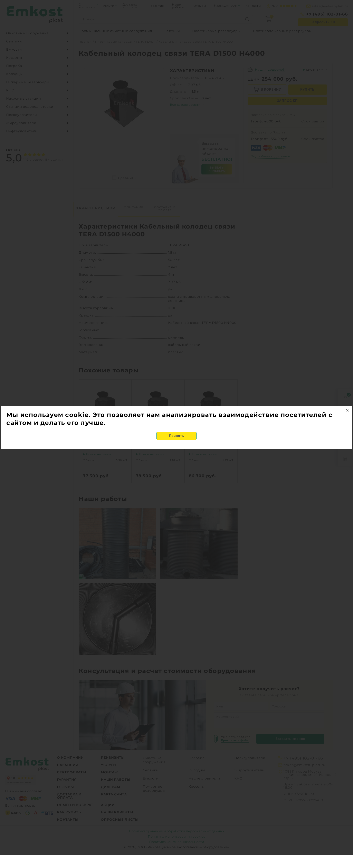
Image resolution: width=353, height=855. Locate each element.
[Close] (347, 410)
